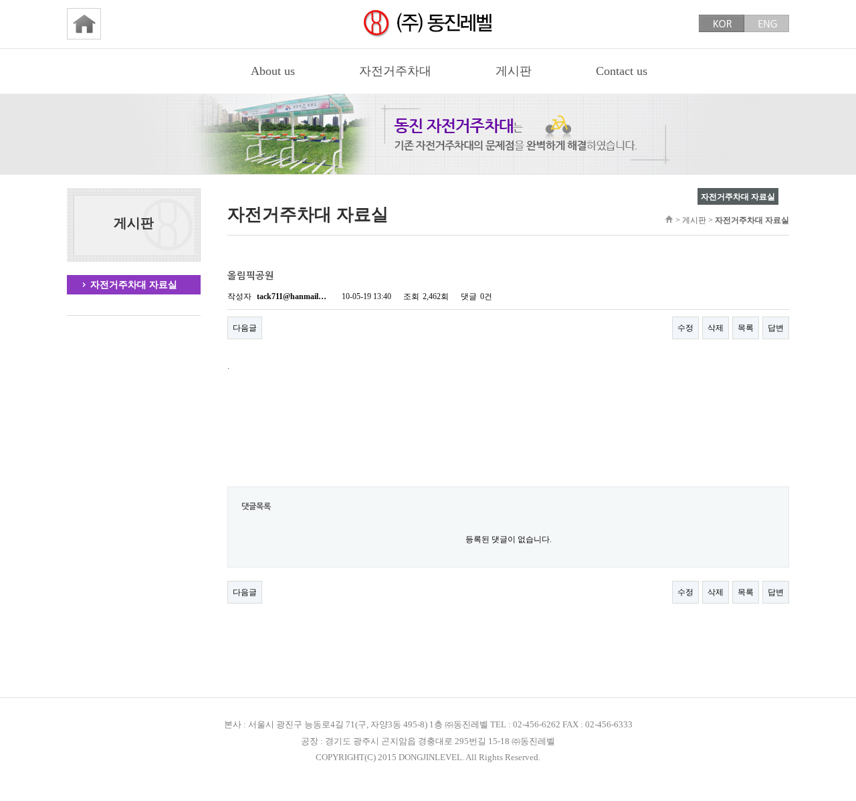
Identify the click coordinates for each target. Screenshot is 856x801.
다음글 (245, 328)
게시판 (514, 71)
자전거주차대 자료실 (133, 285)
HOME (669, 219)
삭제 (716, 328)
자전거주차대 (395, 71)
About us (273, 71)
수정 (685, 328)
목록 (746, 328)
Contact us (621, 71)
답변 (776, 328)
